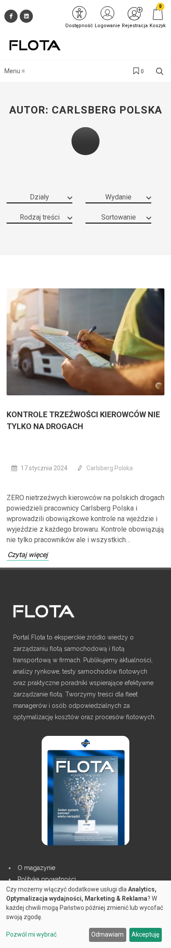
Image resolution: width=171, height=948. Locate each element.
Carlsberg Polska (109, 468)
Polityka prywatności (47, 879)
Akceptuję (145, 934)
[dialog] (85, 914)
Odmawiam (107, 934)
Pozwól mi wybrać (31, 934)
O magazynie (36, 867)
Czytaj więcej (27, 554)
